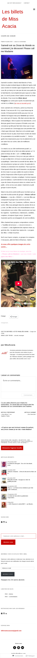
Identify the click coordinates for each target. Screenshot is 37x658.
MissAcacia (10, 345)
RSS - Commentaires (11, 596)
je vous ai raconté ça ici (22, 103)
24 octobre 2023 (11, 478)
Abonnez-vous (8, 542)
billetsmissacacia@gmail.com (11, 630)
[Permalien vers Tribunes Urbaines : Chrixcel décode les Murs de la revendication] (4, 472)
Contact (27, 3)
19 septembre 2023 (12, 486)
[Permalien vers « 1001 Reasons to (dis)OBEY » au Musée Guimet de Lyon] (4, 505)
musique (21, 335)
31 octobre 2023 (11, 470)
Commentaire (28, 395)
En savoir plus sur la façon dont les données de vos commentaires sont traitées (17, 405)
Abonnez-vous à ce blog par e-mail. (14, 554)
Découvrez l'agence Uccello (12, 448)
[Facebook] (2, 522)
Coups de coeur (8, 36)
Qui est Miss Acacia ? (14, 3)
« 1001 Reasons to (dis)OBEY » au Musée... (20, 504)
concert (16, 335)
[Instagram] (4, 522)
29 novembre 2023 (11, 461)
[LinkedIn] (6, 522)
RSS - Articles (9, 594)
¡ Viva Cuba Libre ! (30, 413)
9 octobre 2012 (8, 41)
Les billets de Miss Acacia (12, 19)
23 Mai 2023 (10, 502)
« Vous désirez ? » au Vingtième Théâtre (8, 414)
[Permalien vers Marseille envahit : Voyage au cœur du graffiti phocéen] (4, 481)
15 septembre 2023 (12, 494)
